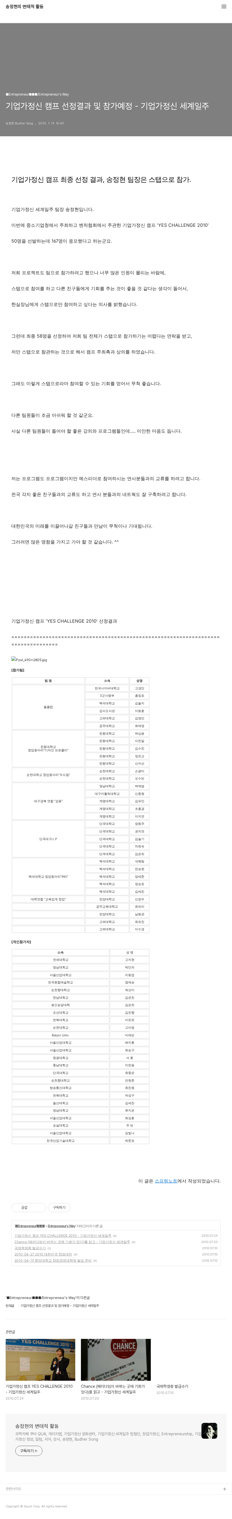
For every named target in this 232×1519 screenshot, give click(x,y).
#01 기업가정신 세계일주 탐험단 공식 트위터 (37, 1507)
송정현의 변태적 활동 (25, 6)
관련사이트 (13, 1489)
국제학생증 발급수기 (30, 1248)
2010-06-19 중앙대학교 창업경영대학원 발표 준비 (53, 1260)
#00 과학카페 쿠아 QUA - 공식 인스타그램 (37, 1498)
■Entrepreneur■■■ (30, 1226)
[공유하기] (32, 1207)
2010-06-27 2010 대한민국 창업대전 (43, 1254)
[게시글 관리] (39, 1207)
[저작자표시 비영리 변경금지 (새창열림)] (78, 1207)
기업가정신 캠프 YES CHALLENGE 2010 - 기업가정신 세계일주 (62, 1235)
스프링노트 (166, 1181)
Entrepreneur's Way (61, 1226)
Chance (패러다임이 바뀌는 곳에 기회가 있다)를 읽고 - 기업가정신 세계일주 (72, 1242)
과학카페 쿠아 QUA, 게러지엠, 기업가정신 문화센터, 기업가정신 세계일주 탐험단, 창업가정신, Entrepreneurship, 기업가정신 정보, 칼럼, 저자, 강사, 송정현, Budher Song (108, 1437)
